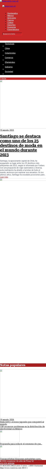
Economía (11, 27)
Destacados (12, 13)
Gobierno (9, 67)
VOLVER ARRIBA (7, 463)
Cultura (10, 22)
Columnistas (10, 53)
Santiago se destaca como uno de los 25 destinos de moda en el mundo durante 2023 (21, 145)
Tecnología (9, 44)
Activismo (11, 18)
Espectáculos (13, 29)
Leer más (4, 177)
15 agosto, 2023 (7, 130)
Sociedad (9, 71)
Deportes (11, 25)
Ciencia (10, 20)
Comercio (9, 58)
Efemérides (10, 62)
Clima (7, 48)
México (10, 15)
